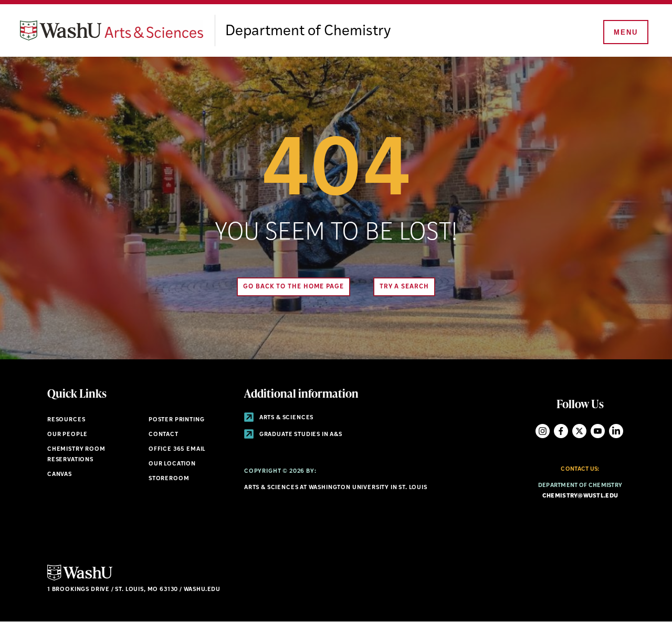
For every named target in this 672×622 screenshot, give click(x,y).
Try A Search (404, 287)
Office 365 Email (177, 449)
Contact (163, 435)
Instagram (543, 431)
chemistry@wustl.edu (580, 496)
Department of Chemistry (308, 31)
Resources (66, 420)
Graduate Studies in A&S (300, 435)
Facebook (561, 431)
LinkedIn (616, 431)
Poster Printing (176, 420)
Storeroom (169, 479)
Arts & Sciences (285, 418)
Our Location (172, 464)
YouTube (598, 431)
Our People (67, 435)
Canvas (59, 475)
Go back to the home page (293, 287)
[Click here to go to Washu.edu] (79, 579)
